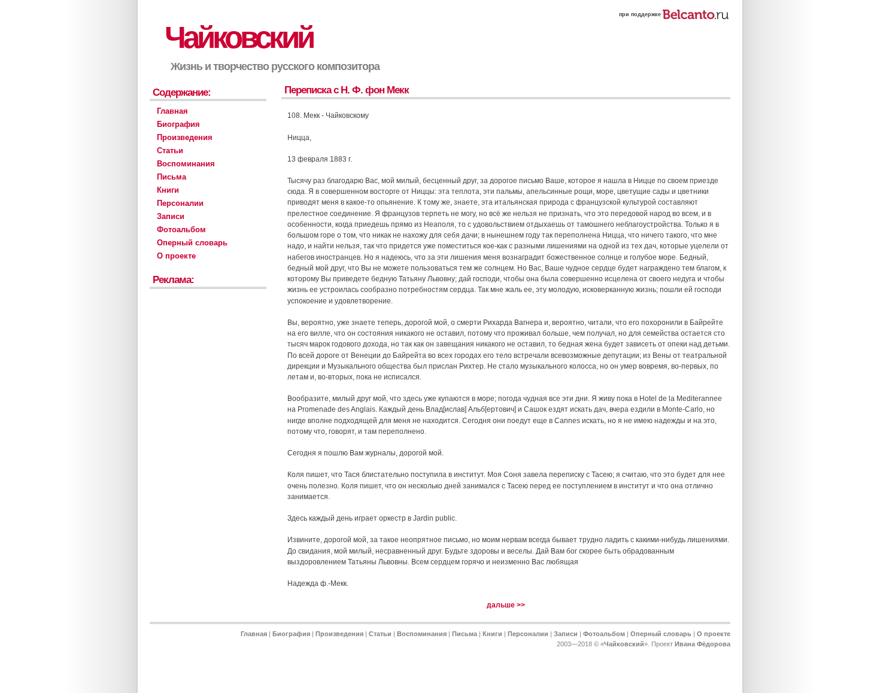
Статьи (170, 150)
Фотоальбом (181, 229)
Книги (168, 190)
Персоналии (180, 203)
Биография (178, 124)
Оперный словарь (192, 242)
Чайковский (238, 37)
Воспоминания (186, 163)
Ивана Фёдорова (702, 644)
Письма (171, 176)
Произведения (185, 137)
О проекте (176, 255)
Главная (172, 111)
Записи (170, 216)
